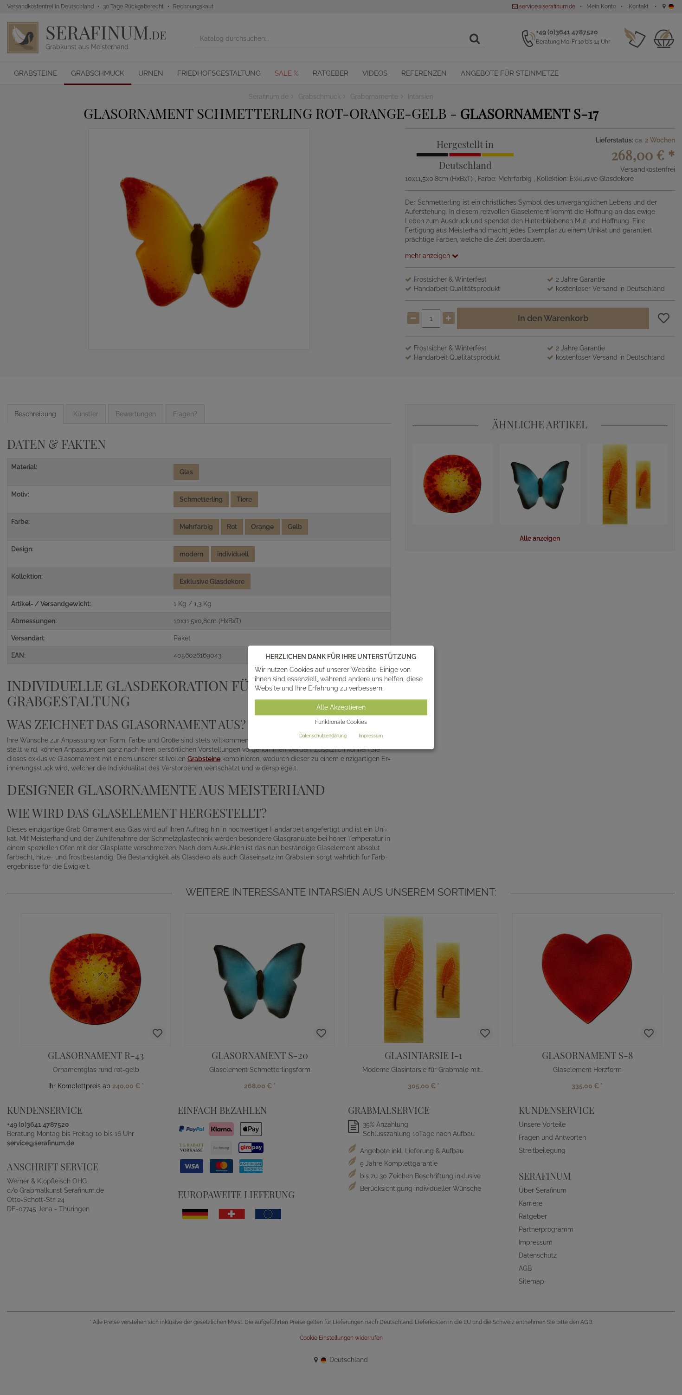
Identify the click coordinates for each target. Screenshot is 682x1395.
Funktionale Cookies (341, 722)
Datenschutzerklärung (323, 735)
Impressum (371, 735)
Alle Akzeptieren (341, 707)
